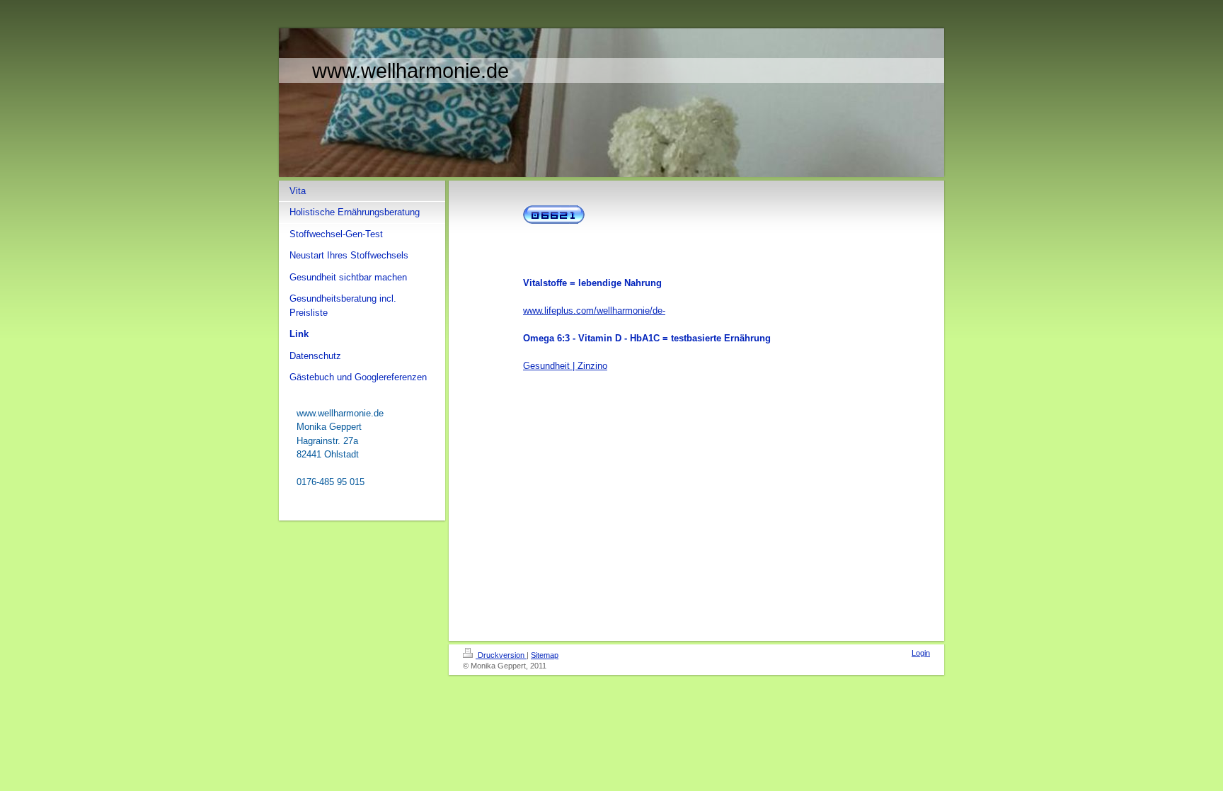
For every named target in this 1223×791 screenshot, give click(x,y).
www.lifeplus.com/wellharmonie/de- (594, 310)
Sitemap (544, 655)
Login (921, 653)
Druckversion (501, 655)
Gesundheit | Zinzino (565, 365)
